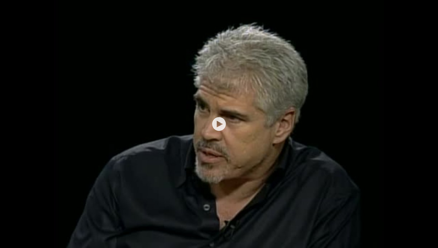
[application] (219, 124)
